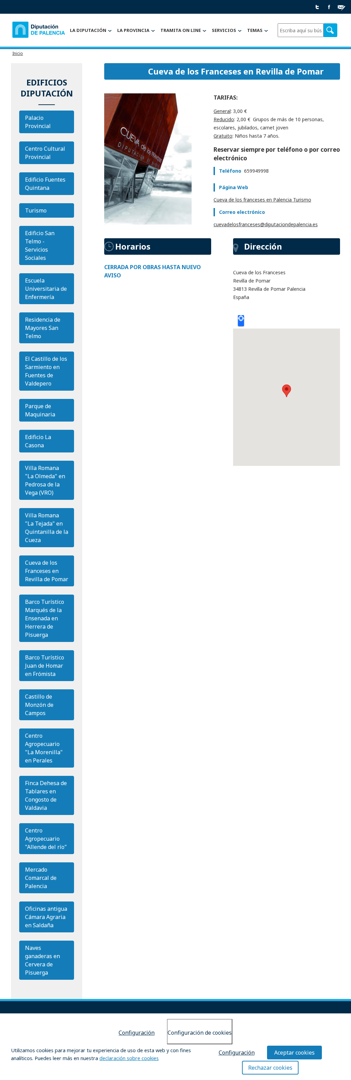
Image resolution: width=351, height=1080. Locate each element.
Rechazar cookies (270, 1067)
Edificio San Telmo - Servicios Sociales (40, 245)
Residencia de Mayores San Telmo (42, 328)
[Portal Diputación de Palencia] (39, 30)
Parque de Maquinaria (40, 410)
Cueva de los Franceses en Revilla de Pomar (46, 571)
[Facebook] (329, 7)
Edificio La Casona (38, 441)
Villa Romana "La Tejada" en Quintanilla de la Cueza (46, 528)
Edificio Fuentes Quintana (45, 184)
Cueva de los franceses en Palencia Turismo (262, 199)
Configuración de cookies (200, 1032)
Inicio (17, 53)
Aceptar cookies (294, 1052)
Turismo (36, 210)
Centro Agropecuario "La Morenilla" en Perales (44, 748)
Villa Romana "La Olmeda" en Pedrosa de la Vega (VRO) (45, 480)
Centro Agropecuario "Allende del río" (46, 839)
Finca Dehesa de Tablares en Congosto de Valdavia (46, 795)
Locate (241, 320)
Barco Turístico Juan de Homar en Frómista (44, 666)
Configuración (137, 1032)
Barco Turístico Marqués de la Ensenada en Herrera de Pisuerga (44, 618)
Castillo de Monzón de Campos (39, 705)
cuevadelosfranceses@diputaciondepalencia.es (266, 224)
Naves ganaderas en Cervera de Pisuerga (42, 960)
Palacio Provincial (38, 122)
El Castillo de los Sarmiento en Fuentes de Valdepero (46, 371)
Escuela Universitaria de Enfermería (46, 289)
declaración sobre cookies (129, 1058)
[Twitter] (317, 7)
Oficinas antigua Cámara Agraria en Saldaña (46, 917)
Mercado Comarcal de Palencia (41, 878)
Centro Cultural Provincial (45, 153)
